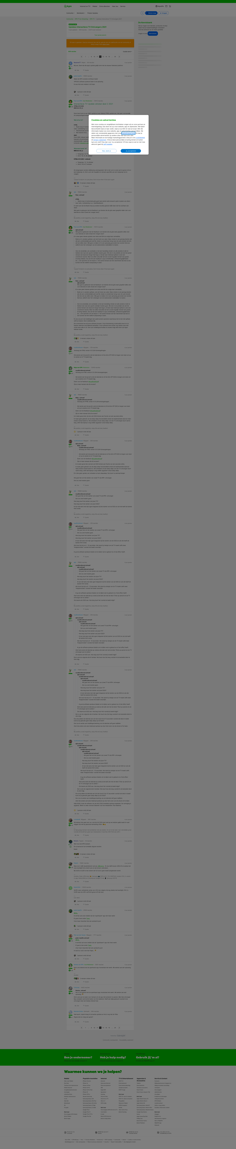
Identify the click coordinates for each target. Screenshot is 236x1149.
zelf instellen (107, 144)
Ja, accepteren (131, 151)
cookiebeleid (140, 138)
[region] (119, 135)
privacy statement (100, 140)
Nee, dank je (106, 151)
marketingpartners (128, 133)
